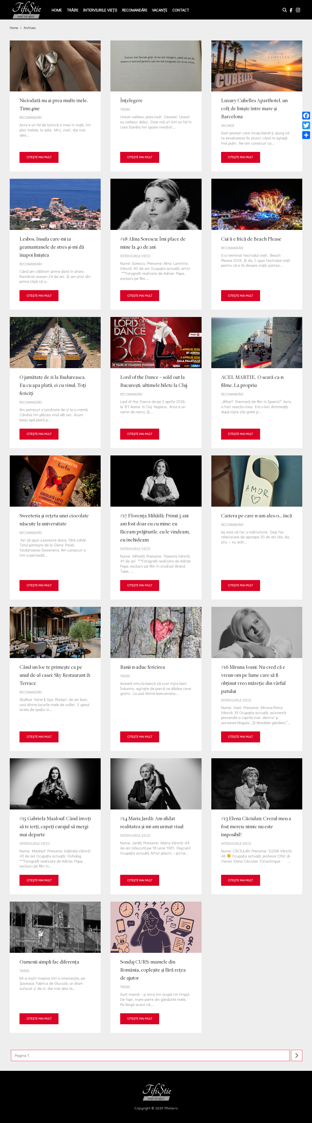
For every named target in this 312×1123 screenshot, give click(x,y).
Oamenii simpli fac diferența (55, 967)
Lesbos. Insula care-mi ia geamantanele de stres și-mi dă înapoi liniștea (55, 244)
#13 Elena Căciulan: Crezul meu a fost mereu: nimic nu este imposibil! (256, 826)
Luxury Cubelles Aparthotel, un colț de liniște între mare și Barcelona (256, 105)
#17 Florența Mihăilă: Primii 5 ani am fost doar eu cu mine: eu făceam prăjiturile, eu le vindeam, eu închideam (155, 527)
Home (57, 9)
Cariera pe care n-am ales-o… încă (256, 527)
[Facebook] (306, 115)
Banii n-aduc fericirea (155, 679)
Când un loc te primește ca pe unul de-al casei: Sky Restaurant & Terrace (55, 679)
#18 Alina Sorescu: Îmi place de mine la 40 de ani (155, 244)
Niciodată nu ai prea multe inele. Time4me (55, 105)
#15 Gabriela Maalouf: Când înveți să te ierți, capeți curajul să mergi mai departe (55, 826)
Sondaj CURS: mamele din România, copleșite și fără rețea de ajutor (155, 967)
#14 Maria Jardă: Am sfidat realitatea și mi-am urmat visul (155, 826)
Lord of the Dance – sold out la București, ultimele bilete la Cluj (155, 382)
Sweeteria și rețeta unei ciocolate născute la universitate (55, 527)
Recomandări (134, 9)
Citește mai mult (39, 157)
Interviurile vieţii (100, 9)
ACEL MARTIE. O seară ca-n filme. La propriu (256, 382)
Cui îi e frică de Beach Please (256, 244)
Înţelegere (155, 105)
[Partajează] (306, 135)
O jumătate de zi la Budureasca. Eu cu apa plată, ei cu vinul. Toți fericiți (55, 382)
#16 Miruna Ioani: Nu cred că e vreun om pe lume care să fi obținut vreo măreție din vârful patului (256, 679)
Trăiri (72, 9)
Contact (180, 9)
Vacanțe (159, 9)
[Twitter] (306, 125)
